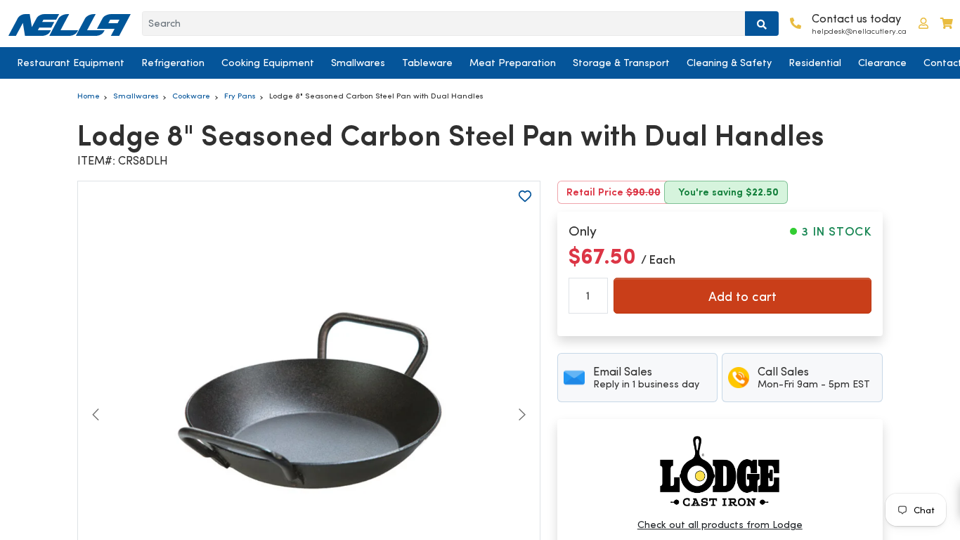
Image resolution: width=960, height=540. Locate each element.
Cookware (191, 95)
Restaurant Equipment (70, 62)
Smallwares (358, 62)
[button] (923, 23)
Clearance (882, 62)
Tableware (427, 62)
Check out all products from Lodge (720, 524)
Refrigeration (173, 62)
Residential (815, 62)
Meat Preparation (512, 62)
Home (88, 95)
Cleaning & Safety (729, 62)
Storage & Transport (621, 62)
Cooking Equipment (267, 62)
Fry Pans (240, 95)
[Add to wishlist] (525, 196)
